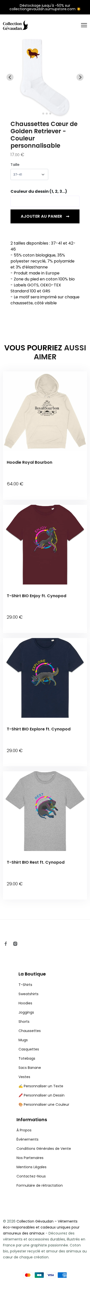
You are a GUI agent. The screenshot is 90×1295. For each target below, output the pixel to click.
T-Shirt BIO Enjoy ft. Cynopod (36, 595)
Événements (27, 1139)
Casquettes (28, 1049)
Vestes (24, 1076)
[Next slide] (80, 77)
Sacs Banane (29, 1067)
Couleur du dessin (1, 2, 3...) (38, 191)
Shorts (24, 1021)
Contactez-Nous (31, 1176)
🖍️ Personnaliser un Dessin (41, 1095)
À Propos (24, 1130)
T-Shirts (25, 984)
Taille (15, 164)
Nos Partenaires (30, 1157)
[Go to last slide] (10, 77)
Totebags (26, 1058)
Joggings (26, 1012)
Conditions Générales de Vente (43, 1148)
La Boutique (32, 974)
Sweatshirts (28, 993)
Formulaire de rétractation (39, 1185)
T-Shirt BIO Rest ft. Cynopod (35, 862)
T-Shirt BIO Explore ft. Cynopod (38, 729)
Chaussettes (29, 1030)
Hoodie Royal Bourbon (29, 462)
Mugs (23, 1039)
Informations (31, 1119)
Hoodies (25, 1003)
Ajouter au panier (45, 216)
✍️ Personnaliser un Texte (40, 1086)
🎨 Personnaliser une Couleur (43, 1104)
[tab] (39, 113)
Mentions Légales (31, 1167)
